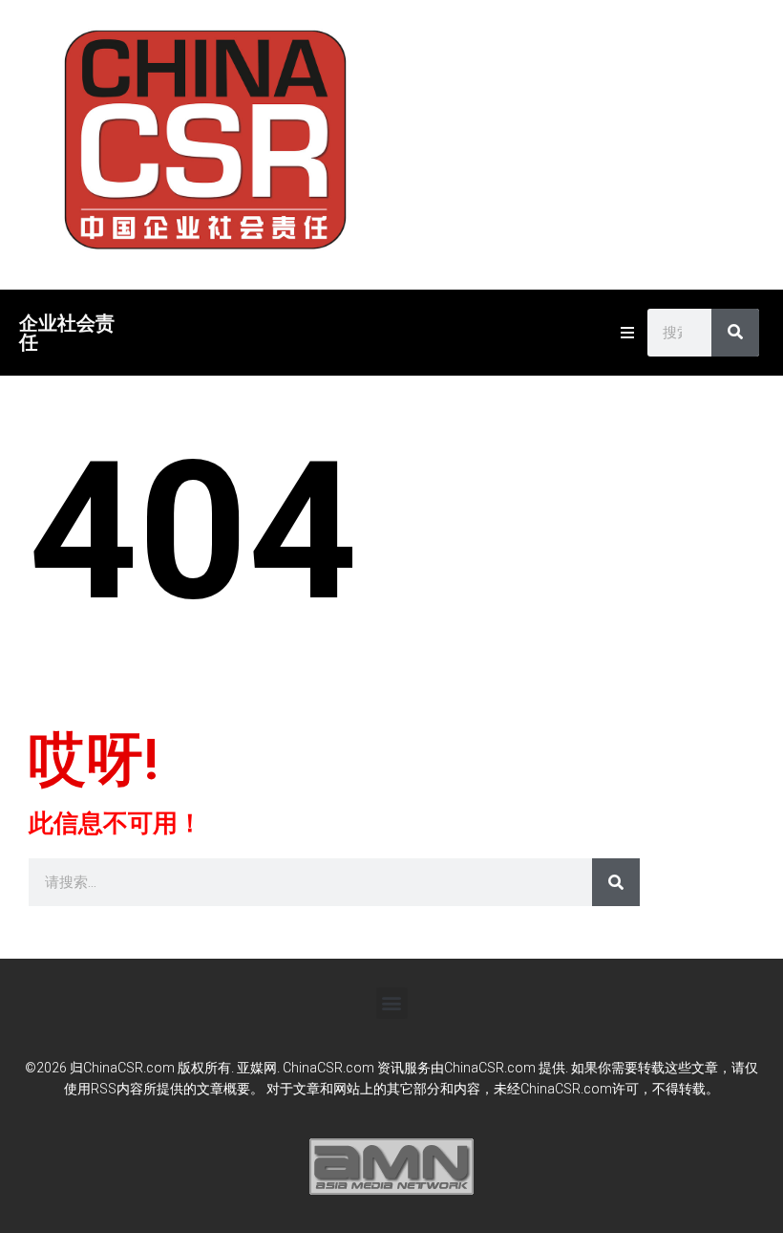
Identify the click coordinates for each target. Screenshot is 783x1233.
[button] (392, 1003)
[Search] (735, 333)
